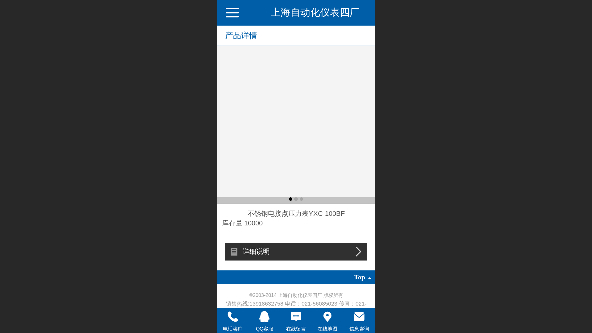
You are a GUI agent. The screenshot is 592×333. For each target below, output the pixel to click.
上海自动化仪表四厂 (315, 12)
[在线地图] (327, 316)
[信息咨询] (359, 316)
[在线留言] (296, 316)
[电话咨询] (233, 316)
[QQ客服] (264, 316)
